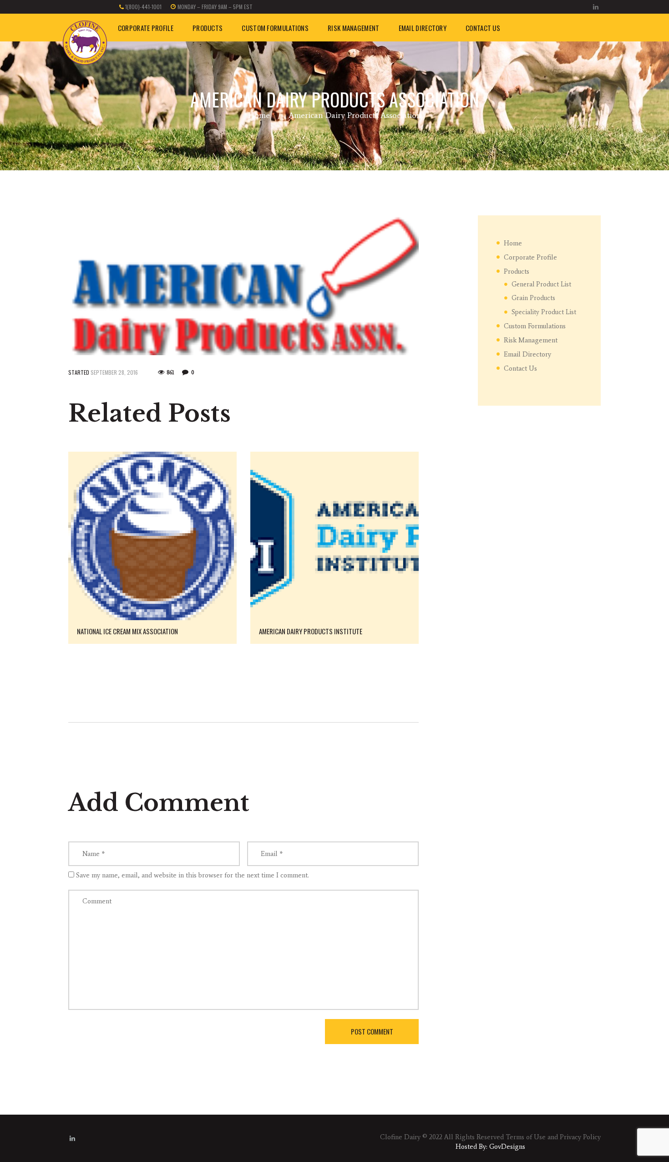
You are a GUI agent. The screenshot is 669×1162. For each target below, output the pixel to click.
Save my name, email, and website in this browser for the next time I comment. (192, 875)
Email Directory (527, 354)
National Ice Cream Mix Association (127, 631)
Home (259, 115)
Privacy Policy (580, 1137)
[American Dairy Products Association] (243, 285)
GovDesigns (507, 1146)
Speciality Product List (544, 312)
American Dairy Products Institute (310, 631)
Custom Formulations (535, 326)
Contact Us (520, 368)
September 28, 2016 (114, 372)
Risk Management (531, 340)
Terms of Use (526, 1137)
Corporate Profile (530, 257)
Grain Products (533, 298)
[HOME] (66, 23)
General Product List (541, 284)
